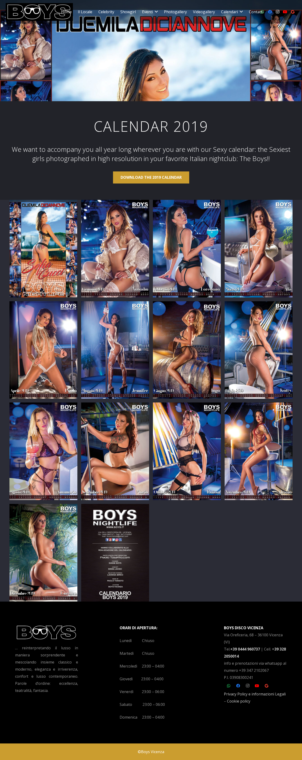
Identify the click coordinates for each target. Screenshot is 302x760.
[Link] (39, 12)
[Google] (292, 12)
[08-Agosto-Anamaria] (43, 451)
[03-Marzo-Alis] (259, 248)
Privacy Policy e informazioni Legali (255, 694)
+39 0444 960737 (245, 649)
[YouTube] (285, 12)
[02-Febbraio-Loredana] (187, 248)
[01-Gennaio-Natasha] (115, 248)
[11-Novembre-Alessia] (259, 451)
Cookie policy (238, 701)
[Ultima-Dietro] (115, 553)
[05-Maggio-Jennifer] (115, 350)
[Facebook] (270, 12)
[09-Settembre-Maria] (115, 451)
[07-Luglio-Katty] (259, 350)
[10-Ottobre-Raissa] (187, 451)
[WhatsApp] (228, 685)
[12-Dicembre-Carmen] (43, 553)
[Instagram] (277, 12)
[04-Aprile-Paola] (43, 350)
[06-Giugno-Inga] (187, 350)
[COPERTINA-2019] (43, 248)
